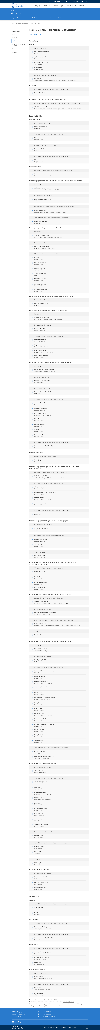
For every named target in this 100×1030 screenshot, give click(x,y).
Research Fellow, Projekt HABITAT (43, 351)
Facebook (13, 1022)
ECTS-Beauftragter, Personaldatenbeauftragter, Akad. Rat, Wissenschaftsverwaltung (57, 108)
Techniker (39, 752)
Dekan (41, 52)
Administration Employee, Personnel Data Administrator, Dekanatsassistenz (55, 79)
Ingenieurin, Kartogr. (42, 953)
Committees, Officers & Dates (18, 44)
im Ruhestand (41, 878)
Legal (44, 1027)
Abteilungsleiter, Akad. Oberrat (42, 928)
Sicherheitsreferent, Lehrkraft (42, 175)
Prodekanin (41, 58)
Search (86, 1)
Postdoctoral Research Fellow (42, 414)
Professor (40, 127)
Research (47, 5)
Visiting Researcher (39, 814)
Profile (14, 34)
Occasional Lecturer (40, 556)
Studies (45, 18)
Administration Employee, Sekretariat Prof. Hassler (48, 236)
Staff (13, 41)
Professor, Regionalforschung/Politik (44, 247)
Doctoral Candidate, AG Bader (42, 498)
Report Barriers (71, 1027)
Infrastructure (16, 49)
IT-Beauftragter (43, 381)
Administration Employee (41, 650)
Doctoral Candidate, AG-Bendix (43, 682)
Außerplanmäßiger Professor (45, 613)
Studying (37, 5)
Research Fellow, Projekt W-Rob (43, 346)
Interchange (58, 5)
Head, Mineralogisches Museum (43, 977)
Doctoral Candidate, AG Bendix (43, 714)
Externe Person (39, 864)
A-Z (40, 34)
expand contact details (87, 1027)
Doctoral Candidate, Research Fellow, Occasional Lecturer (50, 211)
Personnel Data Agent (68, 1001)
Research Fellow (39, 138)
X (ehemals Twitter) (15, 1022)
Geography (13, 18)
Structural (33, 34)
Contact (60, 18)
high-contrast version (82, 1)
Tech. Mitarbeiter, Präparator (42, 988)
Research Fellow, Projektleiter (44, 698)
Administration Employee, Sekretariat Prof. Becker (48, 318)
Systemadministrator (43, 939)
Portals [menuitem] (67, 1)
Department (20, 18)
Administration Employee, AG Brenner (44, 370)
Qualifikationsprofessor (41, 329)
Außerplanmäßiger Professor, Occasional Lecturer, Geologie (51, 602)
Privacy (50, 1027)
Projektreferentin (40, 161)
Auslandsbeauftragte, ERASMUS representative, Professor (50, 477)
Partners (14, 52)
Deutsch (75, 1)
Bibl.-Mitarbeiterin (39, 994)
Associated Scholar (41, 340)
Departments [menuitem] (57, 1)
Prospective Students (33, 18)
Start (49, 1)
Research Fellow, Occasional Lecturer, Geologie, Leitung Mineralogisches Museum (57, 624)
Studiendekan (41, 63)
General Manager (39, 68)
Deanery (14, 38)
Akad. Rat (41, 274)
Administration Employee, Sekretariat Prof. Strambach (49, 189)
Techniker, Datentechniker (44, 757)
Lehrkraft (39, 150)
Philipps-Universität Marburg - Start (19, 5)
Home (12, 23)
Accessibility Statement (59, 1027)
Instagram (21, 1022)
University (83, 5)
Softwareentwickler (43, 447)
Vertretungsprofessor (40, 771)
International (71, 5)
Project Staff (40, 222)
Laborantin (38, 913)
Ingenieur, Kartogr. (39, 963)
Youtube (18, 1022)
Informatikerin (39, 847)
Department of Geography (22, 23)
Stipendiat (44, 672)
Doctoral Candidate (41, 404)
